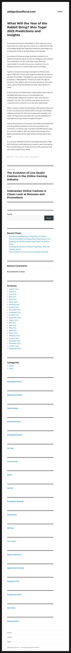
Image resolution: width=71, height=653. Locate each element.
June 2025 (12, 325)
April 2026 (13, 299)
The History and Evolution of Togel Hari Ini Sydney (27, 236)
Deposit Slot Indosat (14, 395)
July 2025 (12, 323)
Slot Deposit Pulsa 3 (14, 382)
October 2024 (14, 346)
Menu (59, 12)
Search (9, 214)
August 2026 (13, 289)
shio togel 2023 (34, 157)
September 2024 (15, 348)
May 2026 (12, 297)
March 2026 (13, 302)
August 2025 (13, 320)
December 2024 (14, 341)
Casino (11, 366)
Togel (26, 157)
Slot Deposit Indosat (14, 435)
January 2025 (14, 338)
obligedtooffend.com (21, 11)
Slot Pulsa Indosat (14, 422)
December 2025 (14, 310)
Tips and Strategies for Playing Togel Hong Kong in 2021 (29, 239)
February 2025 (14, 336)
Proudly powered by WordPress (30, 647)
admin (12, 157)
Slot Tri (9, 475)
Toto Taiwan (11, 541)
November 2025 (15, 312)
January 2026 (14, 307)
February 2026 (14, 304)
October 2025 (14, 315)
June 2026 (12, 294)
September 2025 (15, 317)
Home (9, 632)
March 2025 (13, 333)
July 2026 (12, 292)
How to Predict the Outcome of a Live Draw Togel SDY (28, 252)
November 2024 (15, 343)
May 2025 (12, 328)
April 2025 (13, 330)
